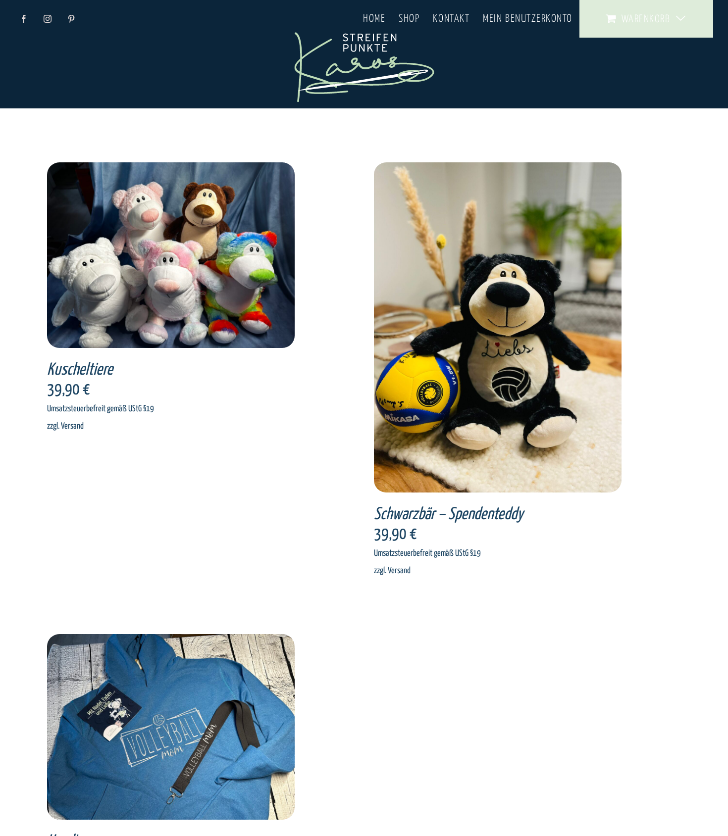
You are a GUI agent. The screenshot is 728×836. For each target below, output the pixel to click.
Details (200, 256)
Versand (72, 426)
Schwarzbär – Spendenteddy (448, 514)
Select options (152, 256)
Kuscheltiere (80, 370)
